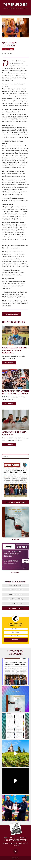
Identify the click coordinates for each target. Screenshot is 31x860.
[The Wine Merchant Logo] (15, 4)
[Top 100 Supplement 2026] (15, 522)
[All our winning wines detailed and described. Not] (15, 699)
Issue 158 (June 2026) (15, 590)
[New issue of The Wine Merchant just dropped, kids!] (15, 726)
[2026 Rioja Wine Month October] (15, 556)
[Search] (27, 456)
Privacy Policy (15, 858)
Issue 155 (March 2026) (15, 603)
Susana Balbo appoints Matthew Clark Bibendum (15, 350)
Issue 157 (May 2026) (15, 594)
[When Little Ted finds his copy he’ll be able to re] (15, 781)
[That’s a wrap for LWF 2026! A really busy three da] (15, 808)
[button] (15, 14)
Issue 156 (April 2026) (15, 599)
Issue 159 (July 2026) (15, 585)
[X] (15, 851)
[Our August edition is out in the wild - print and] (15, 671)
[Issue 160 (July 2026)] (15, 480)
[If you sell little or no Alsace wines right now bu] (15, 753)
